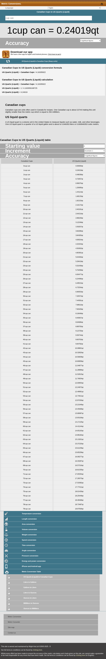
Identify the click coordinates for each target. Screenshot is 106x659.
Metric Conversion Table (31, 572)
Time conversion (28, 545)
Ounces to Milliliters (31, 608)
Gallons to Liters (29, 587)
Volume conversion (29, 529)
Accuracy (17, 43)
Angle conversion (29, 550)
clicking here (37, 650)
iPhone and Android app (31, 566)
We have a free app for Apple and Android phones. (36, 54)
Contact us (12, 633)
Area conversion (28, 524)
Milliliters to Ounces (31, 603)
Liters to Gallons (29, 582)
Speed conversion (29, 540)
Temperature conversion (31, 514)
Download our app (22, 52)
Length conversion (29, 519)
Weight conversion (29, 535)
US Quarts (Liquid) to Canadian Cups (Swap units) (39, 61)
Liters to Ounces (29, 593)
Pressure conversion (30, 556)
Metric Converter (14, 622)
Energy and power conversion (34, 561)
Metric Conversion (14, 617)
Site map (11, 627)
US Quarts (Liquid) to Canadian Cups (38, 577)
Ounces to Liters (29, 598)
